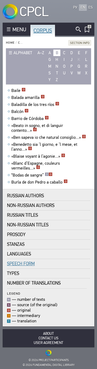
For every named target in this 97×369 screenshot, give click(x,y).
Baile (18, 90)
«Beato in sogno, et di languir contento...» (37, 128)
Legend (13, 293)
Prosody (16, 234)
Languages (19, 254)
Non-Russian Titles (27, 225)
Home (10, 42)
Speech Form (21, 264)
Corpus (42, 30)
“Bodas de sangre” (31, 175)
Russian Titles (22, 215)
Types (13, 273)
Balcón (19, 111)
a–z (40, 52)
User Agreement (48, 342)
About (48, 333)
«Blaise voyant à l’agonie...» (37, 156)
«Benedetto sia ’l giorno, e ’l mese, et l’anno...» (44, 147)
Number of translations (34, 283)
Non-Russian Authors (30, 205)
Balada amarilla (27, 97)
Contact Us (48, 338)
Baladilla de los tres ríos (34, 104)
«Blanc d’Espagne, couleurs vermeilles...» (35, 166)
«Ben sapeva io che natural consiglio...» (48, 137)
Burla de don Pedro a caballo (39, 182)
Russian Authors (25, 196)
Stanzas (16, 244)
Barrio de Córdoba (29, 118)
